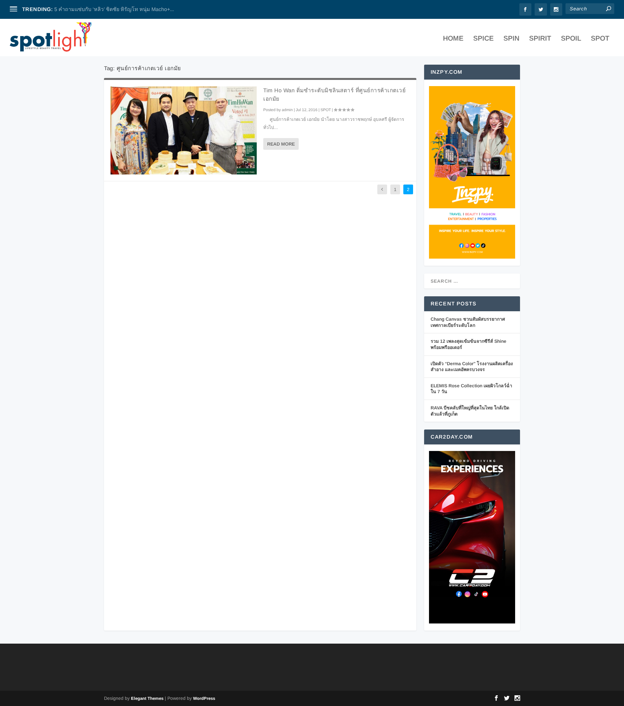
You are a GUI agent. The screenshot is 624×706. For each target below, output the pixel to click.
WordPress (204, 698)
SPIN (511, 39)
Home (453, 39)
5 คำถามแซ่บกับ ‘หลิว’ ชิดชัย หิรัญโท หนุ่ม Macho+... (114, 9)
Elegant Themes (147, 698)
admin (287, 110)
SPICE (483, 39)
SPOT (600, 39)
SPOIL (571, 39)
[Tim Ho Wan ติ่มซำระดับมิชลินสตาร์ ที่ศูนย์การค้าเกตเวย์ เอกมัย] (183, 130)
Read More (281, 144)
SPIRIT (540, 39)
